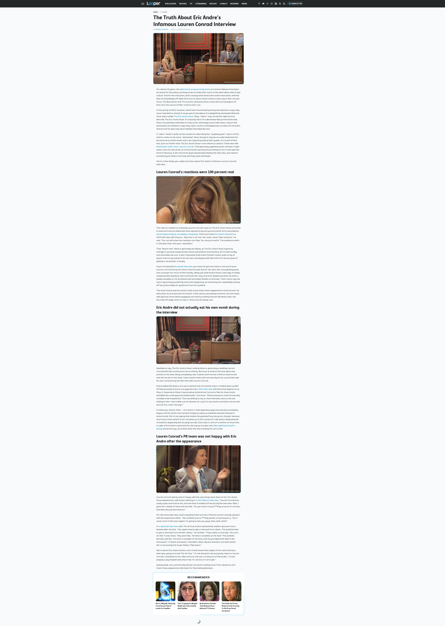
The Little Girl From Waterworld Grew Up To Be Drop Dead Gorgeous (230, 607)
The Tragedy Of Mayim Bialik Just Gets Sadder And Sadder (187, 606)
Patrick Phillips (162, 29)
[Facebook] (259, 4)
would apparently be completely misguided (177, 234)
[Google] (280, 4)
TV (191, 3)
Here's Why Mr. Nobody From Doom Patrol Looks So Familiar (165, 606)
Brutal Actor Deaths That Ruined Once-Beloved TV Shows (208, 606)
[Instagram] (271, 4)
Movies (183, 3)
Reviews (234, 3)
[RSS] (284, 4)
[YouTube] (263, 4)
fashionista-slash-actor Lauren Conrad (175, 146)
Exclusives (170, 3)
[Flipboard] (276, 4)
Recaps (213, 3)
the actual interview (183, 266)
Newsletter (297, 4)
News (244, 3)
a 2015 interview (207, 500)
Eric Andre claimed (223, 234)
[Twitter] (267, 4)
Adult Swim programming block (195, 89)
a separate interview (168, 526)
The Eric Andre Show (183, 116)
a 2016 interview (204, 389)
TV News (163, 12)
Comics (223, 3)
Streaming (201, 3)
